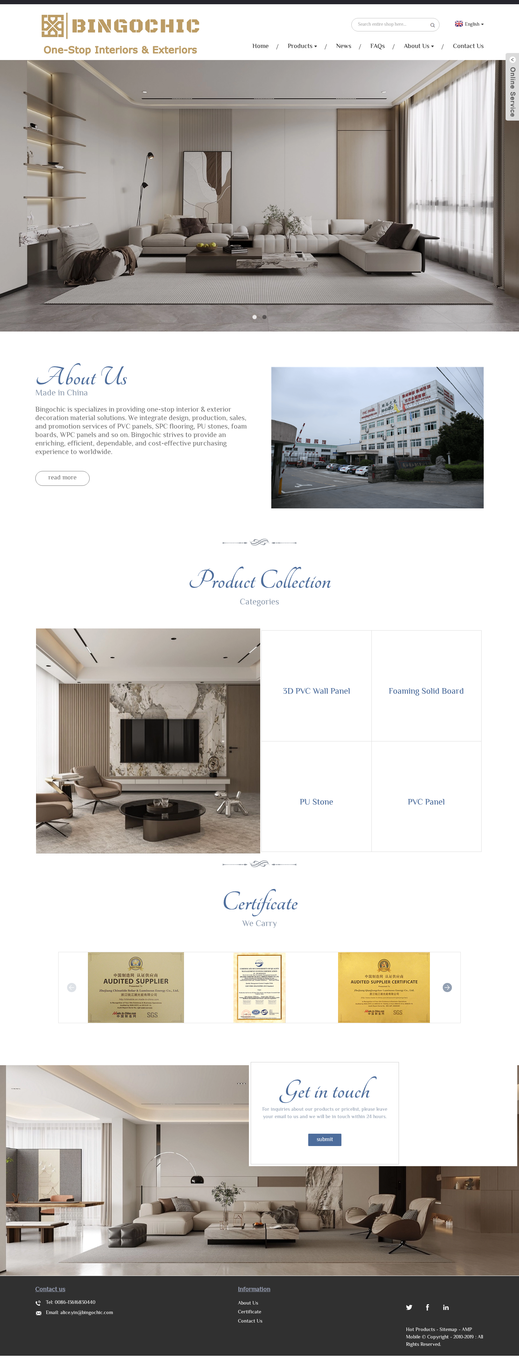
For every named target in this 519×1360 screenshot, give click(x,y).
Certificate (249, 1312)
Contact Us (468, 47)
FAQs (377, 47)
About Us (416, 47)
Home (260, 47)
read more (62, 478)
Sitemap (448, 1330)
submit (325, 1139)
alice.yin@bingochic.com (86, 1313)
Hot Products (420, 1330)
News (343, 47)
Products (300, 47)
